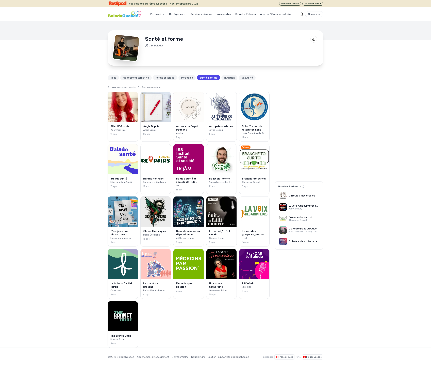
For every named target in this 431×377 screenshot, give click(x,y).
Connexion (314, 14)
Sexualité (247, 77)
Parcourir (156, 14)
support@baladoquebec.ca (233, 356)
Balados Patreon (245, 14)
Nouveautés (224, 14)
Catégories (176, 14)
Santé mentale (208, 77)
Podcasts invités (290, 3)
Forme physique (165, 77)
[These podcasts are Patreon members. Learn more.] (303, 186)
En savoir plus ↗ (313, 3)
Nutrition (229, 77)
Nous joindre (198, 356)
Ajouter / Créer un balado (275, 14)
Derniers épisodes (201, 14)
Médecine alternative (136, 77)
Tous (113, 77)
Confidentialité (180, 356)
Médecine (187, 77)
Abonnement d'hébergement (153, 356)
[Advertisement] (299, 125)
